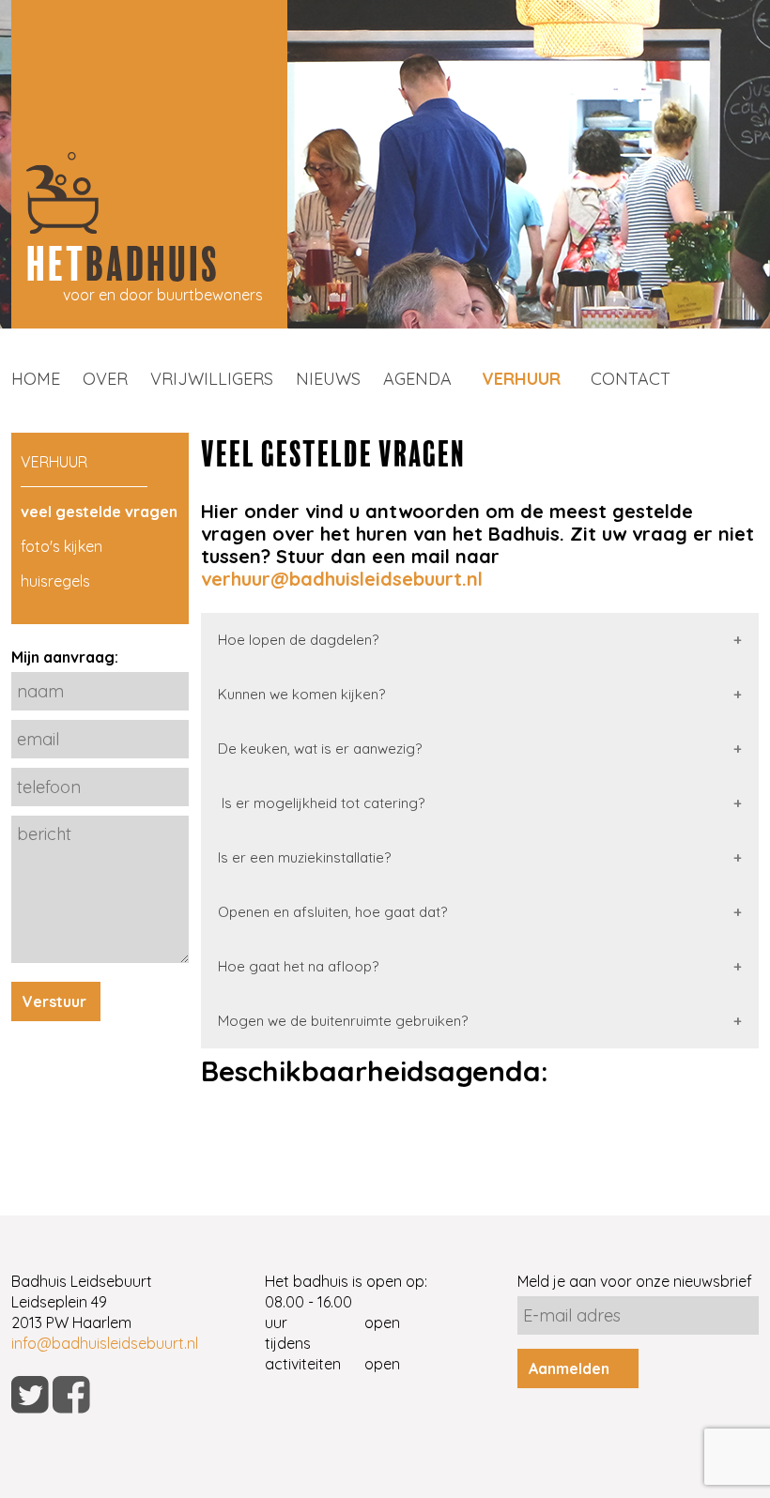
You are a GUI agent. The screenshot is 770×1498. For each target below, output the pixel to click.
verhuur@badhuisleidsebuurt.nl (342, 578)
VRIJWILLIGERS (211, 379)
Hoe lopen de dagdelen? (298, 640)
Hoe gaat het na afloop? (298, 966)
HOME (35, 379)
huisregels (55, 581)
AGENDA (417, 379)
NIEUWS (328, 379)
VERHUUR (521, 379)
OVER (105, 379)
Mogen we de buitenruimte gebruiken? (343, 1021)
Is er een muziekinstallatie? (304, 857)
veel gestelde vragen (99, 511)
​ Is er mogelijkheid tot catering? (321, 803)
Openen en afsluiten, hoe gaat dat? (332, 912)
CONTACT (630, 379)
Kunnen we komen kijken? (301, 694)
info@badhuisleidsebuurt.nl (104, 1343)
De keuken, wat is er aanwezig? (320, 748)
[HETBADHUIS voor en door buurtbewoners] (149, 322)
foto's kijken (61, 546)
